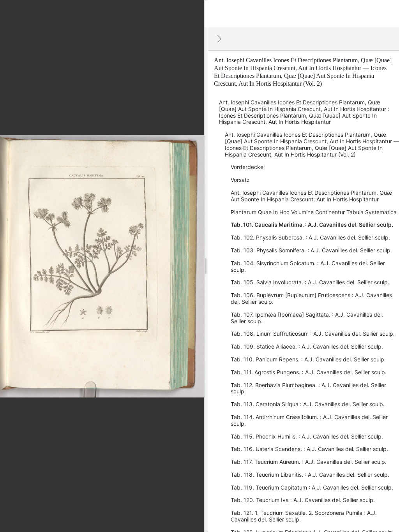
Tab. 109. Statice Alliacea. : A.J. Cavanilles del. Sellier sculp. (307, 346)
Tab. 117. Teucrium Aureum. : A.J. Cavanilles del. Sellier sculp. (309, 461)
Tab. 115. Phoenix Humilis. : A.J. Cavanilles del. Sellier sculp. (307, 436)
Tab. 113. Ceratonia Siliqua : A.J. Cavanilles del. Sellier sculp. (308, 404)
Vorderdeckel (248, 167)
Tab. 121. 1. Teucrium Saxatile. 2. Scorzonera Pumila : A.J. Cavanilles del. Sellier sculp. (304, 516)
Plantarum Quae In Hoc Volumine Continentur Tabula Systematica (314, 212)
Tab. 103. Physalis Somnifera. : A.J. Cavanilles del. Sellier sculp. (311, 250)
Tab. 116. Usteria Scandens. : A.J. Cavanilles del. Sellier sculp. (309, 449)
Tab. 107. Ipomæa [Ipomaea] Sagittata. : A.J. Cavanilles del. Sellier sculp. (307, 317)
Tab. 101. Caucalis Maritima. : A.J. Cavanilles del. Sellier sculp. (312, 224)
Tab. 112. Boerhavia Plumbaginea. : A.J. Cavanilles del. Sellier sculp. (308, 388)
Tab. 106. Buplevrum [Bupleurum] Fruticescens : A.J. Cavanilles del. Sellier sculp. (311, 298)
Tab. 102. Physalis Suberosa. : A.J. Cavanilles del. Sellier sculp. (310, 237)
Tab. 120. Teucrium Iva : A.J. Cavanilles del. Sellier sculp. (303, 500)
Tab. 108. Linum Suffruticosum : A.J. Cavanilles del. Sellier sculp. (313, 333)
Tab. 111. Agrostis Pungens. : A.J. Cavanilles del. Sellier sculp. (309, 372)
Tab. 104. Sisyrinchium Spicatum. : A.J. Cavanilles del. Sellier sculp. (308, 266)
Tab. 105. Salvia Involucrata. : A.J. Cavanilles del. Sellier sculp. (310, 282)
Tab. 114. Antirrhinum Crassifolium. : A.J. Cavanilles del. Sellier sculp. (309, 420)
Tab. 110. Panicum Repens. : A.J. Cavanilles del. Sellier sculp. (308, 359)
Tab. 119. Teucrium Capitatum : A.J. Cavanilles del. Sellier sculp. (312, 487)
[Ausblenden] (219, 38)
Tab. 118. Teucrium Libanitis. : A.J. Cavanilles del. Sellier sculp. (310, 474)
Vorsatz (240, 179)
